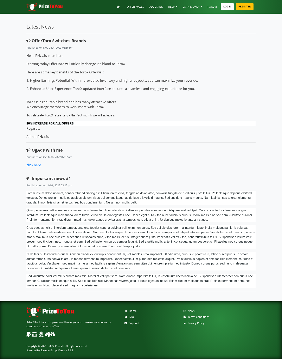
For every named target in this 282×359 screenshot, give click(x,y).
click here (33, 165)
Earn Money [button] (191, 6)
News (190, 311)
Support (133, 323)
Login (227, 6)
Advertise (156, 6)
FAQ (131, 317)
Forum (212, 6)
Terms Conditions (197, 317)
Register (244, 6)
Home (132, 311)
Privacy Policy (195, 323)
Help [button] (171, 6)
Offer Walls (135, 6)
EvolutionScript (49, 350)
